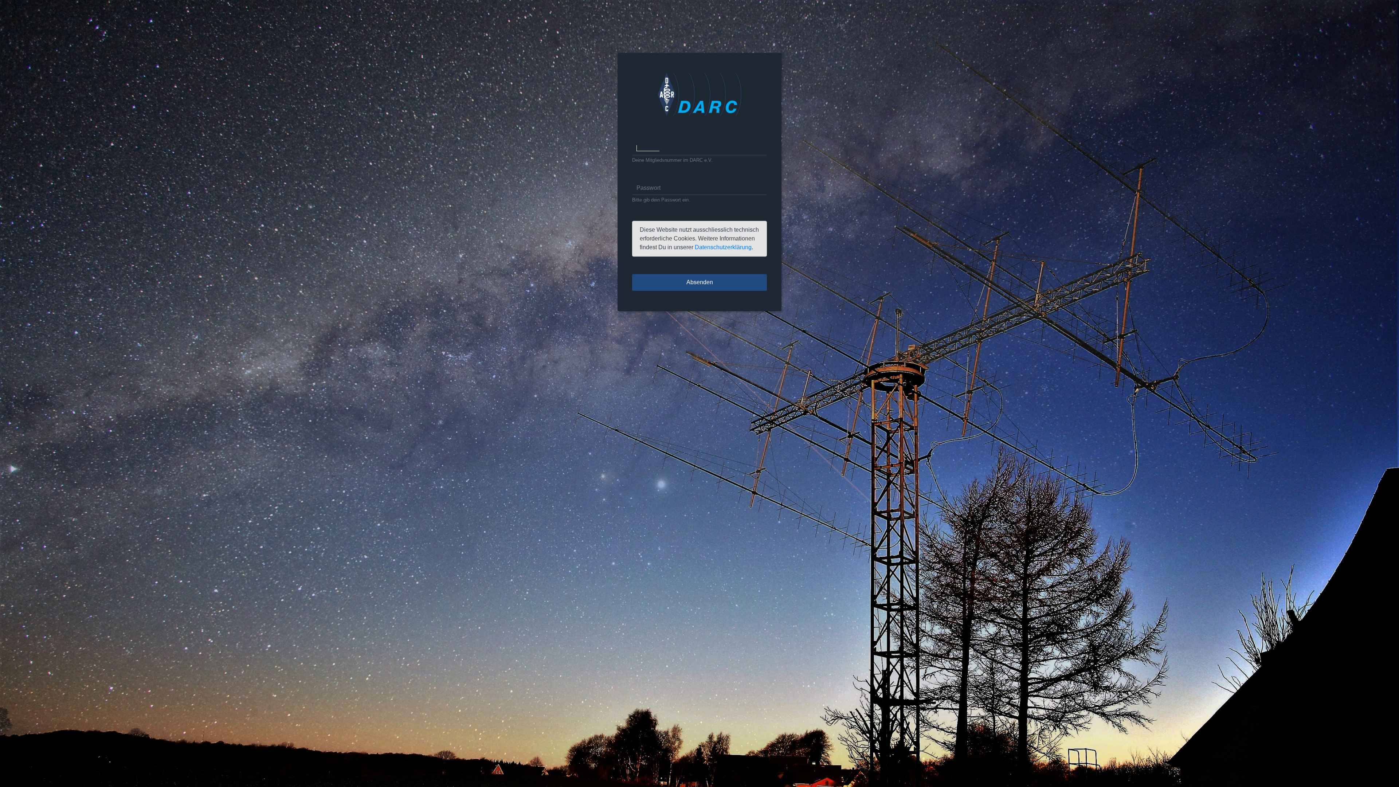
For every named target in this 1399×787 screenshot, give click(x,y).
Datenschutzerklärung (723, 247)
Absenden (699, 282)
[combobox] (699, 148)
